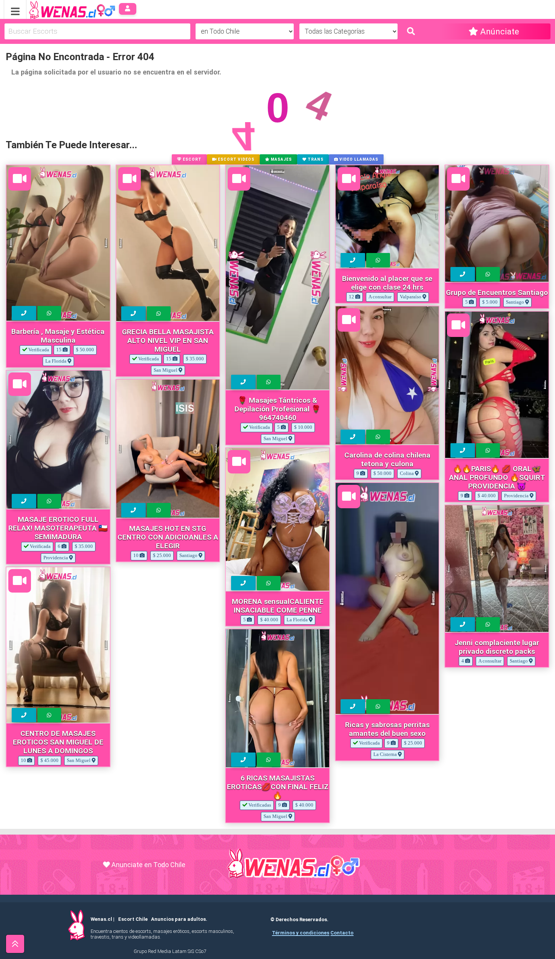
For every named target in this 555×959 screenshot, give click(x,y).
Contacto (341, 933)
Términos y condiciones (300, 933)
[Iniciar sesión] (128, 9)
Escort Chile (133, 919)
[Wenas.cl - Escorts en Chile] (60, 9)
